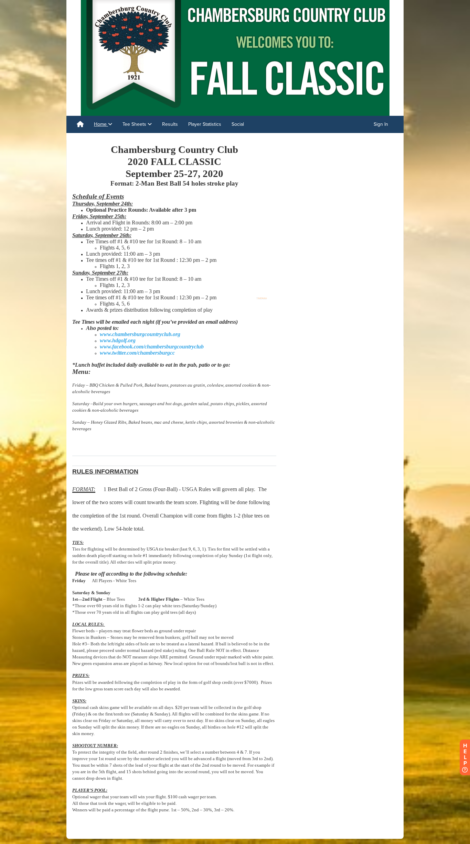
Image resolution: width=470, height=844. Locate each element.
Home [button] (101, 124)
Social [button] (238, 124)
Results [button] (170, 124)
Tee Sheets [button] (135, 124)
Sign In (381, 124)
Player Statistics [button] (204, 124)
